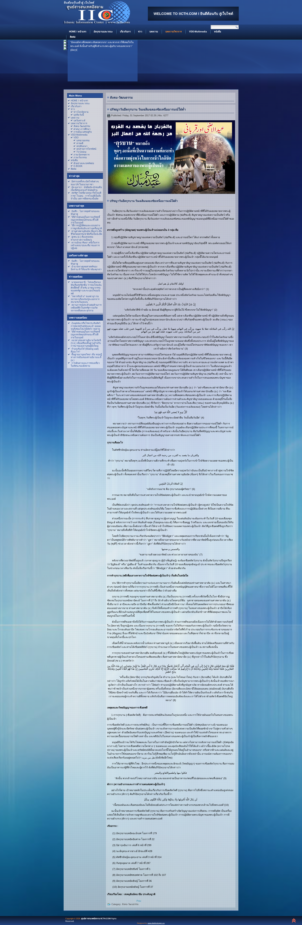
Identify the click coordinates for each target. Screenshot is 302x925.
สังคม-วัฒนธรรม (82, 126)
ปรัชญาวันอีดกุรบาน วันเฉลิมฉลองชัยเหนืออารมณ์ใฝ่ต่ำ (148, 109)
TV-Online (81, 152)
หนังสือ (217, 31)
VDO (76, 137)
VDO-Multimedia (198, 31)
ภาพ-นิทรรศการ (81, 154)
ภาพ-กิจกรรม (80, 157)
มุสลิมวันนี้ (79, 114)
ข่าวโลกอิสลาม (81, 112)
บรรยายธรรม (83, 140)
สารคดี (79, 143)
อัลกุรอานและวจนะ (103, 31)
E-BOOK (78, 166)
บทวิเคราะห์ (79, 120)
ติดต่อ (73, 37)
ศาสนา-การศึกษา (82, 129)
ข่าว (140, 31)
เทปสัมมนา (81, 146)
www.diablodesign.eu (156, 923)
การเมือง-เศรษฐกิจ (83, 132)
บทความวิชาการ (173, 31)
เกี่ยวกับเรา (125, 31)
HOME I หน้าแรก (77, 31)
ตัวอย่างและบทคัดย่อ (84, 163)
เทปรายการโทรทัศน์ (86, 149)
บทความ (153, 31)
